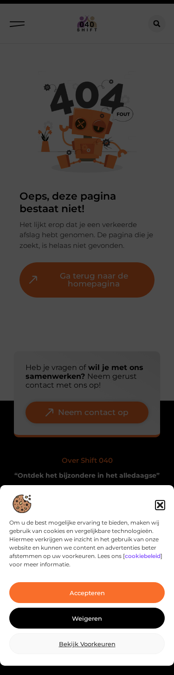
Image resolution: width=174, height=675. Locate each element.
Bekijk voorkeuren (87, 644)
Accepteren (87, 593)
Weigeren (87, 618)
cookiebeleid (143, 555)
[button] (160, 505)
